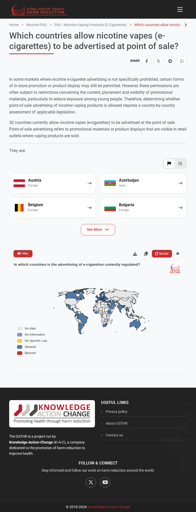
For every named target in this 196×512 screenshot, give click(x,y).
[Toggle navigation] (180, 9)
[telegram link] (170, 61)
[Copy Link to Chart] (146, 254)
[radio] (23, 253)
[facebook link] (147, 61)
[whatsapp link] (182, 61)
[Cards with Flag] (169, 163)
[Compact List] (180, 163)
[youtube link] (105, 482)
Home (14, 25)
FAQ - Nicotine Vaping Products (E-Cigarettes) (90, 25)
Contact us (114, 435)
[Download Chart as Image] (135, 254)
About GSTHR (117, 423)
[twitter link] (158, 61)
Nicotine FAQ (36, 25)
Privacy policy (116, 412)
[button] (147, 61)
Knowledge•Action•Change (109, 507)
